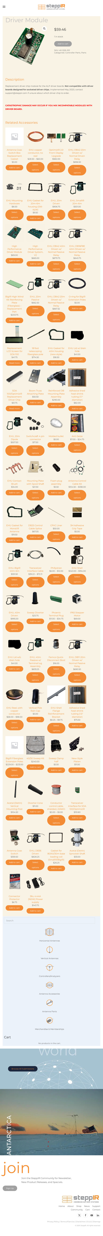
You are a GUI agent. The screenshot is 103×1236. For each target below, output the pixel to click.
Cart (87, 1209)
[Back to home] (51, 6)
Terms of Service (67, 1222)
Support (96, 1206)
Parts (83, 53)
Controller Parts (72, 53)
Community (77, 1209)
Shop (78, 1206)
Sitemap (96, 1222)
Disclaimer (80, 1222)
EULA (89, 1222)
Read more (14, 363)
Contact (96, 1209)
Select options (35, 167)
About (70, 1206)
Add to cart (63, 44)
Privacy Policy (53, 1222)
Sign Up (10, 1188)
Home (62, 1206)
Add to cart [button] (14, 167)
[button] (4, 6)
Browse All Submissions (23, 1069)
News (87, 1206)
